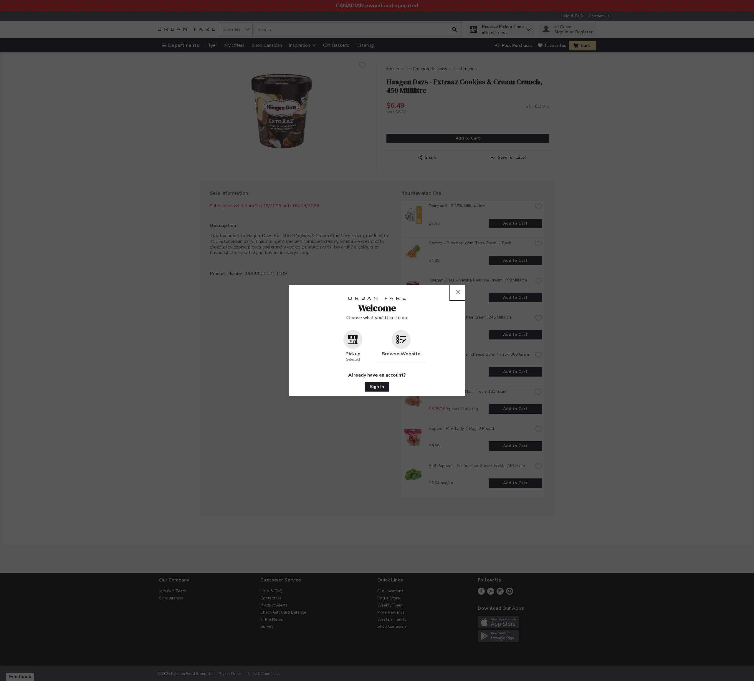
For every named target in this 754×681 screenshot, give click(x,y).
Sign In (377, 387)
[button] (353, 346)
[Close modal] (458, 292)
